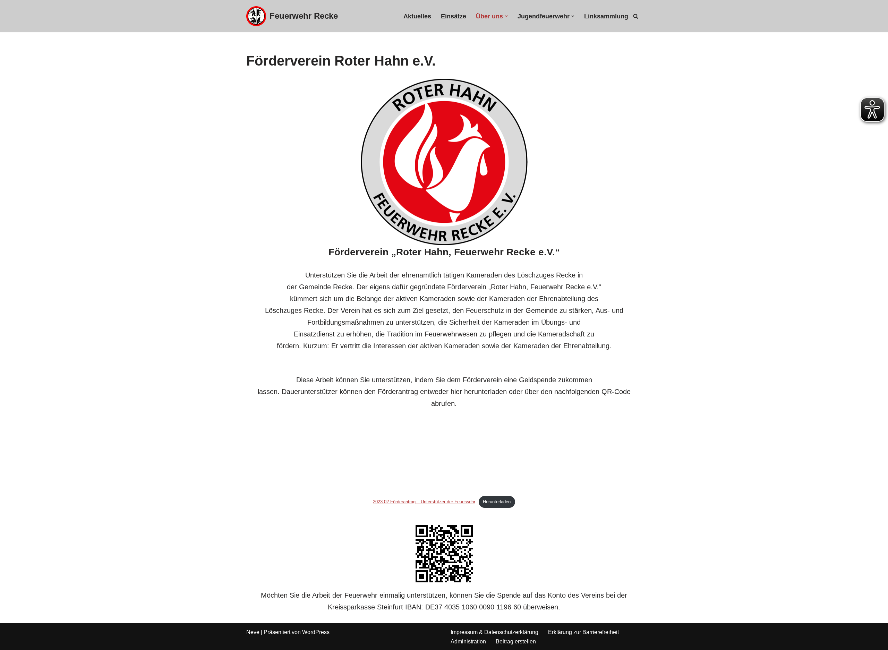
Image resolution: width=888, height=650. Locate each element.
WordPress (316, 632)
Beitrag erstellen (516, 641)
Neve (252, 632)
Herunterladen (497, 501)
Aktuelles (417, 16)
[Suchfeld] (635, 16)
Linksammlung (606, 16)
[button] (506, 16)
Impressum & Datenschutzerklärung (494, 632)
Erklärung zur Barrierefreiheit (583, 632)
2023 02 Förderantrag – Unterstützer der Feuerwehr (424, 501)
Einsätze (453, 16)
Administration (468, 641)
